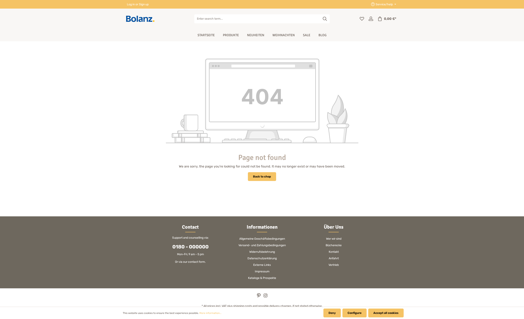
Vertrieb (334, 265)
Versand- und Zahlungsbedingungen (262, 245)
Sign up (144, 4)
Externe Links (262, 265)
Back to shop (262, 176)
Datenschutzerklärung (262, 258)
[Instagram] (265, 297)
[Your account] (371, 19)
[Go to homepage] (140, 19)
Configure (354, 313)
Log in (131, 4)
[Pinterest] (259, 297)
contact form (196, 262)
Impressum (262, 271)
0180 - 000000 (190, 247)
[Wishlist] (362, 19)
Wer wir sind (333, 238)
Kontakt (334, 252)
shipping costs (242, 306)
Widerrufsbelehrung (262, 252)
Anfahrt (334, 258)
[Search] (325, 18)
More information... (210, 313)
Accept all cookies (386, 313)
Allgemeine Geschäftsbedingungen (262, 238)
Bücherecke (334, 245)
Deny (332, 313)
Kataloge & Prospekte (262, 278)
